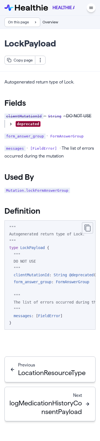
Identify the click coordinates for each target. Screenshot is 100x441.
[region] (50, 275)
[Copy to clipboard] (87, 227)
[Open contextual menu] (40, 60)
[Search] (80, 7)
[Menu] (91, 7)
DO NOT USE (24, 125)
